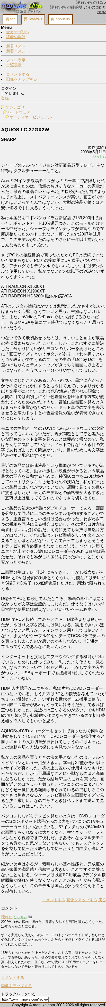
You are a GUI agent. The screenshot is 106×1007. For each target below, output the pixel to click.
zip (98, 7)
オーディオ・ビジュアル (31, 117)
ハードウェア (19, 112)
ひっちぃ (99, 157)
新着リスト (15, 46)
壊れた (7, 917)
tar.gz (101, 12)
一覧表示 (14, 65)
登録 (5, 98)
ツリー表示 (15, 60)
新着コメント (17, 51)
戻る (102, 900)
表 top (10, 19)
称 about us (60, 19)
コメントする (17, 74)
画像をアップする (21, 79)
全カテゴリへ (17, 32)
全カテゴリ (15, 107)
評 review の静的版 (66, 7)
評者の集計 (15, 37)
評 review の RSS (91, 2)
